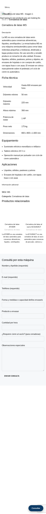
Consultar (36, 508)
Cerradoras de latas (12, 230)
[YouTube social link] (42, 2)
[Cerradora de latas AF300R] (12, 214)
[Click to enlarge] (6, 11)
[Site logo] (23, 7)
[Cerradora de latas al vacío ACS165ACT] (34, 214)
